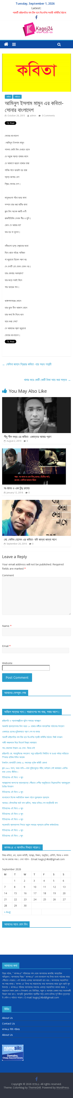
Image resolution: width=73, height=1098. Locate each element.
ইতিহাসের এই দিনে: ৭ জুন (12, 777)
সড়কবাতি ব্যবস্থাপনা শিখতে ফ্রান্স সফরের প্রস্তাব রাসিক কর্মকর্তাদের (30, 824)
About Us (7, 1018)
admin (33, 115)
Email (6, 646)
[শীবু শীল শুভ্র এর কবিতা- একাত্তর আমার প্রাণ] (36, 399)
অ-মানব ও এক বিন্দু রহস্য (17, 488)
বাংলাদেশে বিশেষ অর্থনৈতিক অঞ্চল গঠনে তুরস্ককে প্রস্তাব (25, 797)
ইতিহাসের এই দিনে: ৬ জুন (12, 791)
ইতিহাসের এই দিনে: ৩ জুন (12, 819)
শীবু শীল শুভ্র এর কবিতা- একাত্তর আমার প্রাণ (27, 436)
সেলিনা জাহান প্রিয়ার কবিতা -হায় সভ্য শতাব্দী (26, 364)
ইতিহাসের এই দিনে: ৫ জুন (12, 808)
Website (7, 663)
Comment (8, 575)
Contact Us (8, 1023)
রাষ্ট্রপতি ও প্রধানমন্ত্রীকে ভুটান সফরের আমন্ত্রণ (21, 720)
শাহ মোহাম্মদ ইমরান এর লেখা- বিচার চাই (18, 748)
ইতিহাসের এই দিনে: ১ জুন (12, 835)
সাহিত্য (17, 96)
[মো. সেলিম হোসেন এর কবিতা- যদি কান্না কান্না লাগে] (36, 502)
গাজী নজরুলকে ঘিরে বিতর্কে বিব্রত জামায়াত (19, 742)
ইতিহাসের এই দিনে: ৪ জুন (12, 813)
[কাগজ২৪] (6, 44)
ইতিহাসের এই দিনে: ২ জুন (12, 830)
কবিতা (9, 96)
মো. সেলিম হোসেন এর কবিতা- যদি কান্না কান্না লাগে (30, 539)
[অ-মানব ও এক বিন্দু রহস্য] (34, 450)
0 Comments (48, 115)
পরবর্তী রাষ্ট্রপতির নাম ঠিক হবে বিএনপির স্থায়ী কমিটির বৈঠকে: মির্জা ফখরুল (32, 737)
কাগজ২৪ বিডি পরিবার (11, 1029)
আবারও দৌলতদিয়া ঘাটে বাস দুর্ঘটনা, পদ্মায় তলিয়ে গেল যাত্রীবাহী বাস (30, 802)
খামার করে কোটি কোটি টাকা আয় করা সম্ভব (47, 380)
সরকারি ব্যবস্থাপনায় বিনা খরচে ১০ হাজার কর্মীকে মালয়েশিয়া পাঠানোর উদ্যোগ (33, 726)
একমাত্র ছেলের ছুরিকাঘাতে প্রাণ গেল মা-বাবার (21, 731)
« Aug (7, 912)
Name (7, 626)
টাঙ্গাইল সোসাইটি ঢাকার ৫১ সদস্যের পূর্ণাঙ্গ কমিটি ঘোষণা (24, 762)
